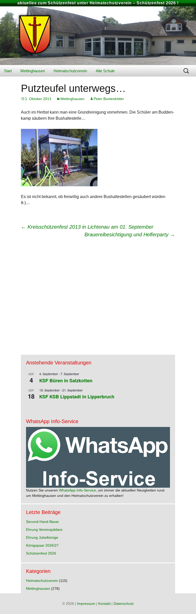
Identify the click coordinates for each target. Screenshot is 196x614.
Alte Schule (105, 71)
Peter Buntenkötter (109, 99)
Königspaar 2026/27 (42, 545)
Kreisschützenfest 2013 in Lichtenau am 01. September (87, 227)
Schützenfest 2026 (41, 553)
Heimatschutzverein (70, 71)
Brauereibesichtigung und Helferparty (129, 234)
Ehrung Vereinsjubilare (44, 529)
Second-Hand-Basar (42, 522)
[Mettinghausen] (98, 35)
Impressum (86, 603)
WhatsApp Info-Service (77, 490)
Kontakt (104, 603)
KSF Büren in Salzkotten (65, 380)
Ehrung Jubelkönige (42, 537)
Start (8, 71)
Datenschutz (124, 603)
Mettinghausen (32, 71)
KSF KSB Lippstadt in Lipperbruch (76, 396)
